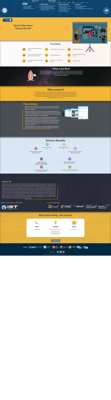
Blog (78, 2)
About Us (73, 2)
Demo (87, 2)
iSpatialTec (66, 254)
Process (63, 2)
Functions (59, 2)
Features (68, 2)
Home (54, 2)
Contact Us (83, 2)
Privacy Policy (52, 252)
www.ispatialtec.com (55, 234)
